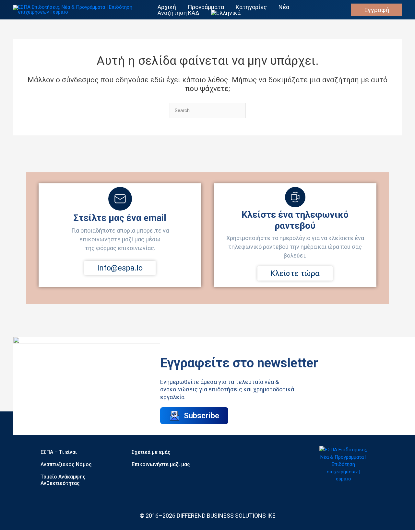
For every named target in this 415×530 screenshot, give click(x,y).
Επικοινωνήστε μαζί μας (161, 464)
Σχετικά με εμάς (151, 452)
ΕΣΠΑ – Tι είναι (59, 452)
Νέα (284, 7)
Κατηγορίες (251, 7)
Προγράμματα (206, 7)
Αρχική (167, 7)
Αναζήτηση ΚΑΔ (178, 13)
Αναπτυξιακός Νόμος (66, 464)
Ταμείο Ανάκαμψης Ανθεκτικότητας (63, 480)
